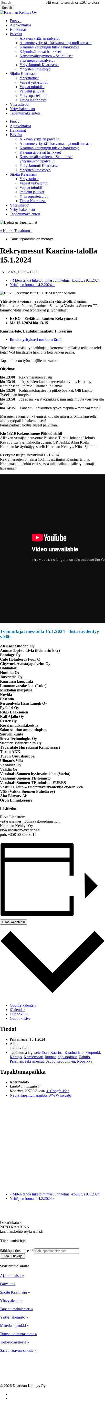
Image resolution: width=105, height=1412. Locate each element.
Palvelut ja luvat (32, 192)
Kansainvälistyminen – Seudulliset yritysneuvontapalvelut (46, 159)
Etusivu (15, 121)
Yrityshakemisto (22, 209)
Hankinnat (18, 130)
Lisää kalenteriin (13, 922)
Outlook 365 (19, 1014)
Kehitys (16, 1057)
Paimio (84, 1057)
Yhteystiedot (19, 205)
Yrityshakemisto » (14, 1317)
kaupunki (92, 1052)
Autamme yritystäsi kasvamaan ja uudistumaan (56, 143)
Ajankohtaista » (12, 1276)
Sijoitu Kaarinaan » (15, 1292)
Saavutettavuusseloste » (18, 1350)
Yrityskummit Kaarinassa (39, 165)
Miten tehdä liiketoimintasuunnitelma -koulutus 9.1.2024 (55, 280)
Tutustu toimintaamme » (18, 1334)
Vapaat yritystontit (33, 183)
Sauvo (50, 1061)
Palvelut (16, 135)
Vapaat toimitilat (32, 187)
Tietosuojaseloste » (14, 1342)
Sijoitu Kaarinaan (23, 174)
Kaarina (56, 1052)
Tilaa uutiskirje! (12, 1256)
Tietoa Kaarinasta (33, 201)
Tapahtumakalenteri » (16, 1309)
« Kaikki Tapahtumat (16, 231)
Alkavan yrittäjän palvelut (39, 139)
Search (7, 8)
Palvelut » (7, 1284)
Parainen (16, 1061)
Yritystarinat (29, 179)
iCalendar (17, 1010)
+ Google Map (57, 1091)
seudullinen (66, 1061)
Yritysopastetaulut (33, 196)
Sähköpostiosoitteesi (17, 1251)
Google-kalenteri (23, 1005)
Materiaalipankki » (14, 1325)
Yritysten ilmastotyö (35, 170)
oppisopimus (67, 1057)
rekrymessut (34, 1061)
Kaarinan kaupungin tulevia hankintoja (49, 148)
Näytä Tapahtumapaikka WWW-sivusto (40, 1095)
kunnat (50, 1057)
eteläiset (42, 1052)
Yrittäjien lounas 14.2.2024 (32, 285)
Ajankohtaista (20, 126)
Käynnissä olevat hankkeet (40, 152)
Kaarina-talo (74, 1052)
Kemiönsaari (33, 1057)
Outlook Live (20, 1018)
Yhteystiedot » (11, 1300)
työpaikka (84, 1061)
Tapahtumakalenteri (25, 214)
